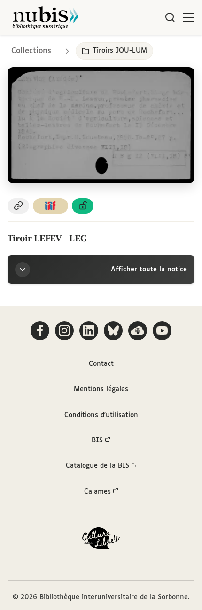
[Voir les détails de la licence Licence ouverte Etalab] (82, 206)
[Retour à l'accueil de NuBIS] (45, 17)
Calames (97, 491)
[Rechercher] (170, 17)
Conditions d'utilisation (101, 415)
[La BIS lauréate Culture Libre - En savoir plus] (101, 540)
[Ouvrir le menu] (188, 17)
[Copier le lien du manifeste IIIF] (51, 206)
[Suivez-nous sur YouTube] (162, 330)
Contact (101, 364)
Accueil (155, 48)
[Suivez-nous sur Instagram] (64, 330)
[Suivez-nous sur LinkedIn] (88, 330)
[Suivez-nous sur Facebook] (40, 330)
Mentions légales (101, 389)
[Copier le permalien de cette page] (18, 206)
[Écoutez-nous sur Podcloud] (137, 330)
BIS (97, 440)
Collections (31, 51)
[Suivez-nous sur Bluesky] (113, 330)
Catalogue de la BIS (97, 466)
